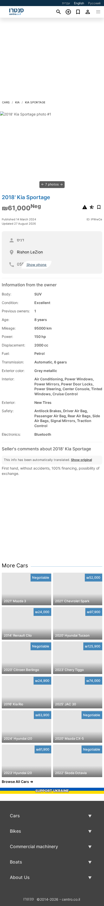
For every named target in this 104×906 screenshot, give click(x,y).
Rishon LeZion (30, 252)
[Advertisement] (52, 60)
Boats (16, 862)
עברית (66, 3)
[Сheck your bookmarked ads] (78, 12)
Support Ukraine (52, 790)
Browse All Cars (15, 781)
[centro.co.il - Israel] (28, 899)
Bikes (15, 831)
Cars (6, 102)
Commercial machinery (34, 846)
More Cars (15, 565)
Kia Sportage (35, 102)
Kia (17, 102)
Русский (94, 3)
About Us (20, 877)
